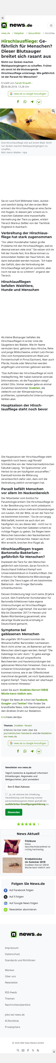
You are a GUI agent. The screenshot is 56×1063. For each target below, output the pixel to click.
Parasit (28, 725)
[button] (28, 93)
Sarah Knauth (23, 83)
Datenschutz (12, 954)
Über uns (10, 976)
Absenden (14, 812)
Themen (10, 998)
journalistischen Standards (18, 733)
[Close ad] (2, 17)
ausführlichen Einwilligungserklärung (25, 804)
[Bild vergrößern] (53, 110)
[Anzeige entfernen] (54, 1052)
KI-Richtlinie (12, 1021)
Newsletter (11, 982)
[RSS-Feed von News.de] (38, 1050)
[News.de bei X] (33, 1050)
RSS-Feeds (11, 992)
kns (3, 717)
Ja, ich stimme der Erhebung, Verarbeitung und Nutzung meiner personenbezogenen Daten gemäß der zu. (27, 799)
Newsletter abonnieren (23, 909)
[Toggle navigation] (51, 25)
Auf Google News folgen (23, 903)
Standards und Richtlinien (20, 960)
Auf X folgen (16, 896)
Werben (9, 970)
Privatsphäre (12, 1027)
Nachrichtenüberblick (17, 1004)
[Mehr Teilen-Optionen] (39, 101)
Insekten (18, 725)
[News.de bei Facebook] (28, 1050)
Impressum (12, 948)
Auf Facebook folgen (21, 890)
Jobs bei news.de (15, 1014)
